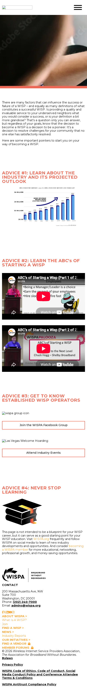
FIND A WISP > (13, 628)
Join (5, 624)
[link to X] (4, 612)
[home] (33, 7)
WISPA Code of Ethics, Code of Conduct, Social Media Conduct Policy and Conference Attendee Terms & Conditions (40, 674)
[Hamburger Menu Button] (78, 7)
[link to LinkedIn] (7, 612)
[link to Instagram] (13, 612)
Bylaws (7, 658)
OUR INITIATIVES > (16, 640)
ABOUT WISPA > (14, 616)
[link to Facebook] (2, 612)
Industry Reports (14, 636)
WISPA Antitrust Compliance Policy (29, 684)
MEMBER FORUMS (15, 647)
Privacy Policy (12, 664)
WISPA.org (41, 539)
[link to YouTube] (10, 612)
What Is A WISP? (14, 620)
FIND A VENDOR (14, 643)
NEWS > (8, 632)
